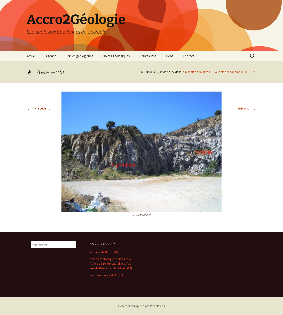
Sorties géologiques (79, 56)
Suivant (246, 108)
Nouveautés (147, 56)
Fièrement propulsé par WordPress (141, 306)
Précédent (38, 108)
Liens (169, 56)
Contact (188, 56)
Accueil (31, 56)
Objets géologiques (116, 56)
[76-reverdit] (141, 151)
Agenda (51, 56)
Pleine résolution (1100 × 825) (237, 72)
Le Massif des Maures (196, 72)
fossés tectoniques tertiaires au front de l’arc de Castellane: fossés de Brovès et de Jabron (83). (111, 263)
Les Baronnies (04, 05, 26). (107, 275)
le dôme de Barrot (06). (105, 252)
